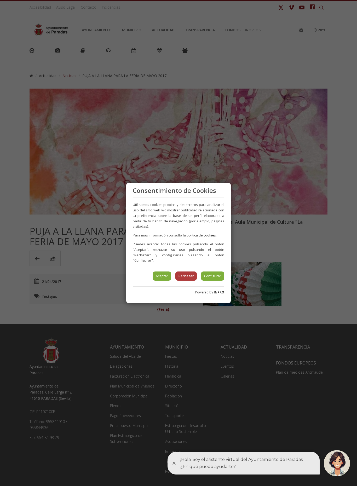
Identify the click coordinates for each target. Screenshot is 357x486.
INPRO (219, 292)
